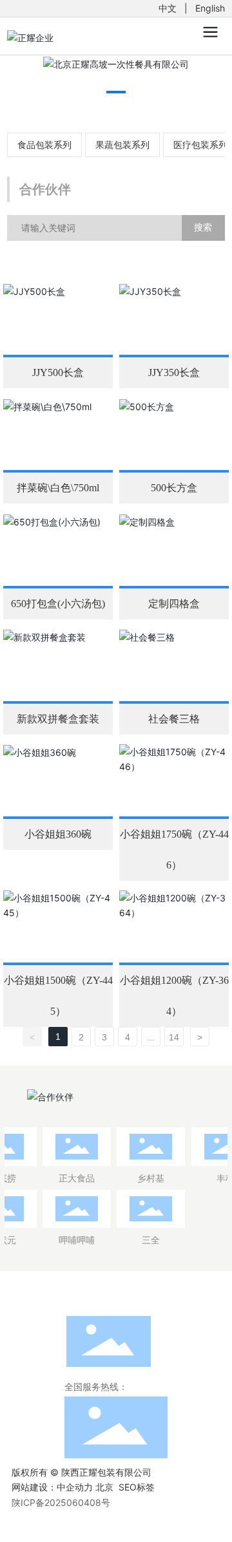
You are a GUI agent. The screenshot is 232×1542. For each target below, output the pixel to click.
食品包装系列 (44, 144)
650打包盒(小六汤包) (58, 603)
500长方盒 (174, 487)
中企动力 (75, 1486)
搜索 (203, 226)
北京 (104, 1486)
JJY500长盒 (58, 372)
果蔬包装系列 (122, 144)
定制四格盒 (174, 603)
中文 (168, 8)
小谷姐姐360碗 (58, 834)
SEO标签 (137, 1486)
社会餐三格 (174, 718)
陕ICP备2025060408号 (61, 1502)
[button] (116, 92)
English (210, 8)
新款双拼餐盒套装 (58, 718)
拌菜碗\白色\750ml (58, 487)
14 (174, 1037)
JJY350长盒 (174, 372)
